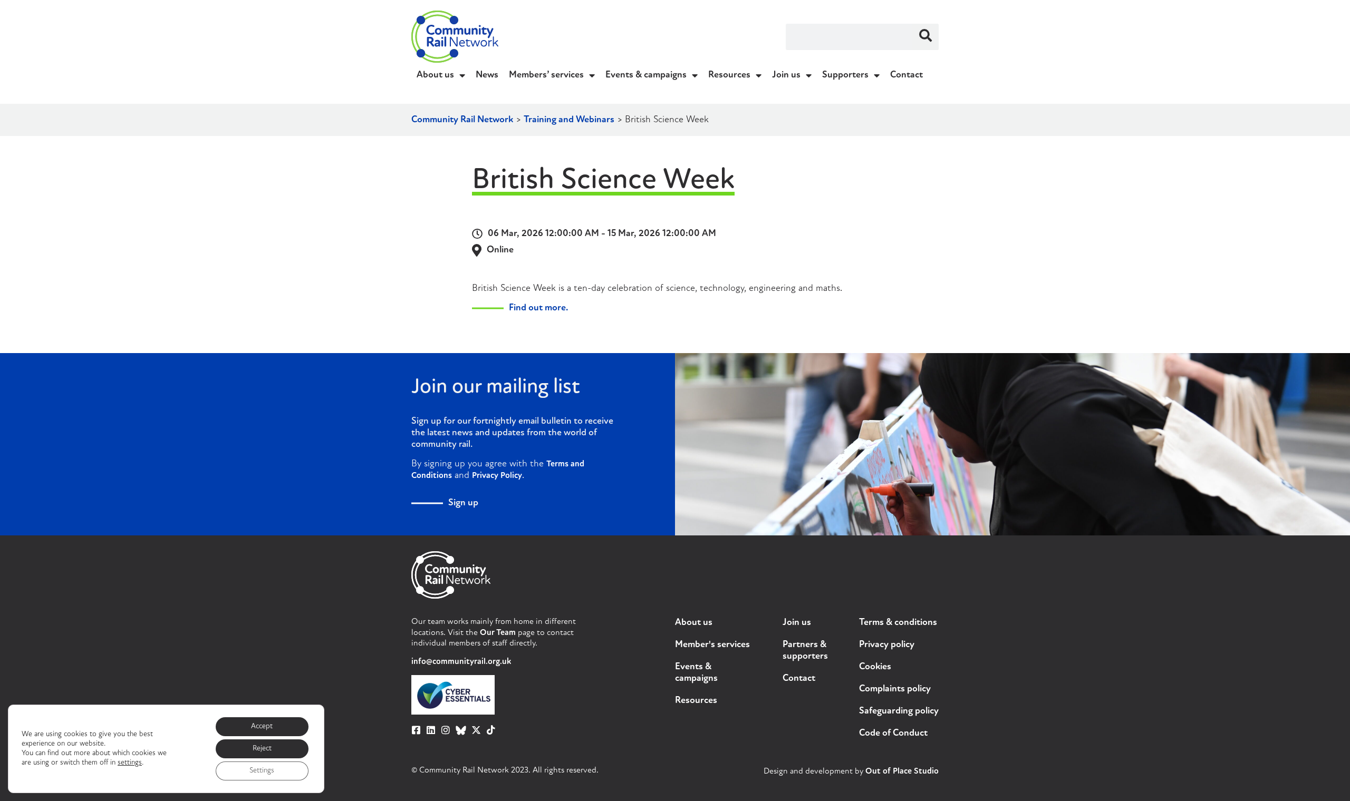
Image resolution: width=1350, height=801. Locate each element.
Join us (786, 75)
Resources (729, 75)
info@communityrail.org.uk (461, 662)
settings (130, 763)
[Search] (925, 37)
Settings (261, 771)
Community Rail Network (462, 120)
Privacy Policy (497, 476)
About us (435, 75)
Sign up (463, 503)
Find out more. (538, 308)
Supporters (845, 75)
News (487, 75)
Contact (906, 75)
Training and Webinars (569, 120)
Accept (262, 726)
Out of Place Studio (902, 771)
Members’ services (546, 75)
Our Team (498, 633)
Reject (262, 749)
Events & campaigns (646, 75)
